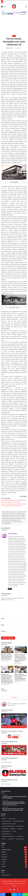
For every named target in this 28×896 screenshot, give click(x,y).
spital (4, 838)
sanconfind (20, 836)
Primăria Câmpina (6, 833)
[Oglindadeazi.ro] (14, 6)
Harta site (23, 883)
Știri (14, 36)
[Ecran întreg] (25, 726)
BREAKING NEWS (6, 849)
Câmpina (5, 828)
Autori (18, 883)
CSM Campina (20, 826)
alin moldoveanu (6, 821)
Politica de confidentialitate (9, 883)
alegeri (4, 818)
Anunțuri (4, 866)
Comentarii (14, 697)
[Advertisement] (14, 26)
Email (3, 624)
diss (8, 702)
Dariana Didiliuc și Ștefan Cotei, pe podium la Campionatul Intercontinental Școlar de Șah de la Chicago (21, 677)
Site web (3, 631)
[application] (14, 720)
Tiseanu (10, 838)
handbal (19, 828)
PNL (14, 831)
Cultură (4, 861)
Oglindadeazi (10, 48)
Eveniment (4, 856)
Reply (10, 588)
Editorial (4, 852)
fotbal (12, 828)
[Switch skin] (26, 7)
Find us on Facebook (6, 762)
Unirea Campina (20, 838)
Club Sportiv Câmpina (18, 821)
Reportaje (4, 859)
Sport (3, 864)
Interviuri (4, 854)
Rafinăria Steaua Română (8, 836)
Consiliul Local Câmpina (8, 826)
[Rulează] (3, 726)
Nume (3, 618)
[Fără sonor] (22, 726)
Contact (14, 886)
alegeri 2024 (12, 818)
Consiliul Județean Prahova (8, 823)
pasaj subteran (6, 831)
